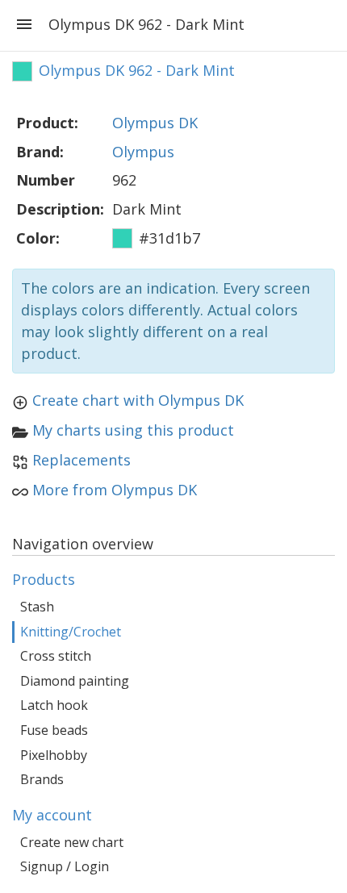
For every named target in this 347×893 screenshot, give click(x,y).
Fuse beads (54, 730)
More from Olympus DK (114, 489)
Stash (37, 607)
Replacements (81, 459)
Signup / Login (64, 866)
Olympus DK (155, 122)
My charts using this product (133, 430)
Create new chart (71, 842)
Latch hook (54, 705)
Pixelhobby (53, 755)
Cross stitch (55, 656)
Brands (42, 779)
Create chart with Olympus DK (138, 400)
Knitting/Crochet (70, 632)
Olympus (143, 151)
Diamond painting (74, 681)
